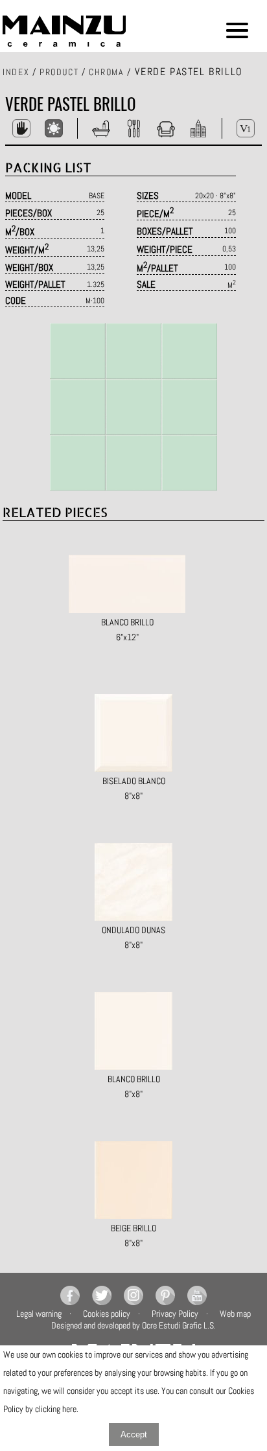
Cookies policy (106, 1313)
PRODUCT (59, 72)
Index (16, 72)
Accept (134, 1434)
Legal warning (39, 1313)
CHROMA (106, 72)
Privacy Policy (175, 1313)
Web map (235, 1313)
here (69, 1409)
